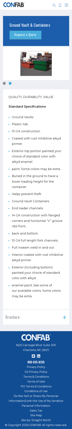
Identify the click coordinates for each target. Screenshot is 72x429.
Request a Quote (25, 34)
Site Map (36, 415)
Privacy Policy (36, 367)
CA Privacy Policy (36, 371)
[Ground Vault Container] (36, 63)
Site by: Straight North (36, 420)
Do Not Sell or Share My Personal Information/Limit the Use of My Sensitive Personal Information (36, 400)
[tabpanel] (36, 63)
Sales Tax (36, 410)
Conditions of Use (36, 391)
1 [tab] (4, 83)
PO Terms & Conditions (36, 386)
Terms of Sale (36, 381)
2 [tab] (10, 83)
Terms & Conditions (36, 376)
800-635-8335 (36, 362)
